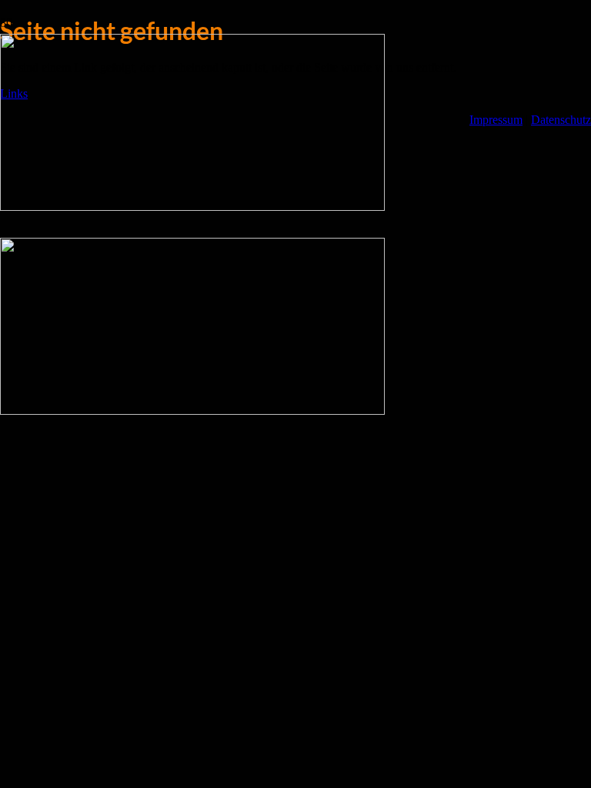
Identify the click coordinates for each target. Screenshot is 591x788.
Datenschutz (561, 119)
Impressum (496, 119)
